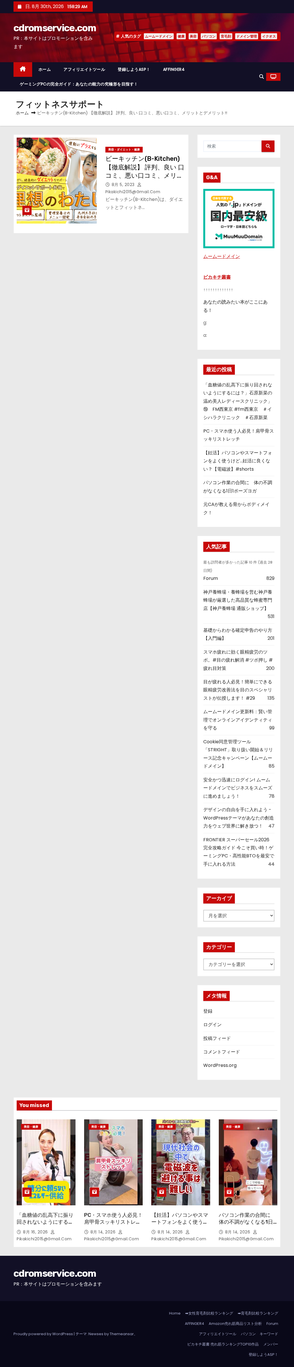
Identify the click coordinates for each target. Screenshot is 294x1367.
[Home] (22, 69)
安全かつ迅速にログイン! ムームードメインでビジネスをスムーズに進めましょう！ (237, 788)
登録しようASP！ (134, 69)
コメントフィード (221, 1052)
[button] (261, 76)
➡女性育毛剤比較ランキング (209, 1313)
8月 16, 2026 (36, 1232)
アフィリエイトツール (84, 69)
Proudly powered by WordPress (43, 1334)
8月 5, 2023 (124, 184)
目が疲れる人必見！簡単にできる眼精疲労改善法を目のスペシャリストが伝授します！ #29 (237, 689)
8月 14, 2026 (103, 1232)
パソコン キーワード (259, 1334)
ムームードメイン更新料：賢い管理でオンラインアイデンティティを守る (237, 719)
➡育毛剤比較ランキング (258, 1313)
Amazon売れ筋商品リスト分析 (235, 1323)
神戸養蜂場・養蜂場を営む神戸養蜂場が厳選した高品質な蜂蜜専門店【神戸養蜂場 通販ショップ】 (237, 600)
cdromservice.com (54, 28)
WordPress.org (220, 1065)
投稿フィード (217, 1038)
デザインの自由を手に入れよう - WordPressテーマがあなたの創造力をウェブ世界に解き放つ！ (238, 817)
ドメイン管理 (246, 36)
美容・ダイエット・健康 (124, 149)
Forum (210, 578)
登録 (207, 1011)
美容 (193, 36)
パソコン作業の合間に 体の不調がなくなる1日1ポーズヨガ (247, 1222)
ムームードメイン (159, 36)
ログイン (212, 1024)
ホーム (44, 69)
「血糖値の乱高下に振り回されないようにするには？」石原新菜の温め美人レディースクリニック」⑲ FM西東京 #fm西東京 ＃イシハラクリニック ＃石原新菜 (237, 401)
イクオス (269, 36)
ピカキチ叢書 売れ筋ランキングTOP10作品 (223, 1344)
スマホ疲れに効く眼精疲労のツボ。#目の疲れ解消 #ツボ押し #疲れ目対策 (238, 660)
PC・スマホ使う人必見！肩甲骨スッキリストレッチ (113, 1222)
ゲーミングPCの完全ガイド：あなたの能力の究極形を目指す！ (79, 84)
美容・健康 (31, 1127)
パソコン (209, 36)
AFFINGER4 (176, 69)
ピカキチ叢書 (217, 277)
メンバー (270, 1344)
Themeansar (122, 1334)
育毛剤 (226, 36)
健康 (181, 36)
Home (175, 1313)
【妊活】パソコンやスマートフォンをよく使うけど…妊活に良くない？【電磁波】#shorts (237, 460)
